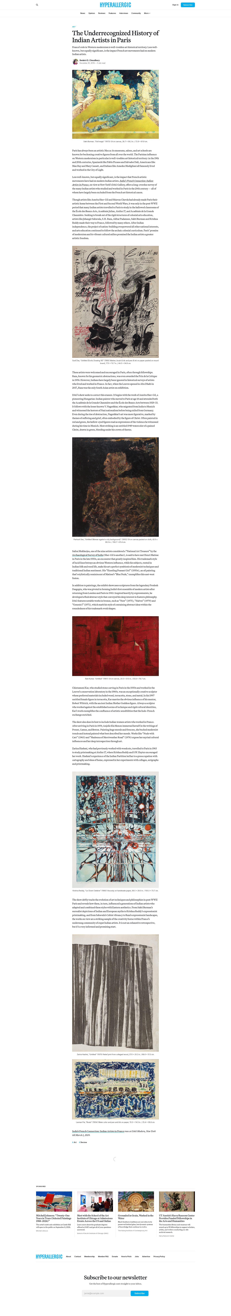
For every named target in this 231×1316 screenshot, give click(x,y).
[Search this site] (37, 5)
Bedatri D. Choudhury (90, 60)
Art (74, 27)
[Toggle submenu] (150, 13)
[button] (146, 13)
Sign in (175, 5)
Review (84, 1142)
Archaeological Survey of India (87, 554)
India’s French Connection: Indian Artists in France (98, 1131)
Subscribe (187, 5)
